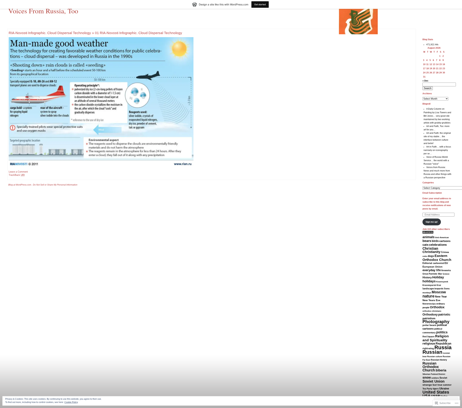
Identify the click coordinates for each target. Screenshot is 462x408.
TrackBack (17, 175)
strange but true (432, 384)
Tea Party (427, 388)
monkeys (426, 293)
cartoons (444, 241)
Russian (432, 352)
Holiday (438, 277)
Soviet (443, 377)
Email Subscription (432, 193)
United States (435, 392)
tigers (436, 388)
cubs (424, 256)
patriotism (428, 318)
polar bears (429, 325)
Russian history (439, 360)
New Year (441, 296)
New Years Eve (431, 300)
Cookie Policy (71, 402)
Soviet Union (433, 381)
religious (428, 343)
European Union (432, 266)
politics (442, 332)
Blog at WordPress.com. (20, 185)
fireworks (446, 270)
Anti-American (442, 237)
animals (428, 237)
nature (428, 296)
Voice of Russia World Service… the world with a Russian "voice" (436, 160)
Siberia (440, 370)
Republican (443, 343)
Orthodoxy (430, 314)
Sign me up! (432, 222)
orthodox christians (431, 311)
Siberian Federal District (433, 374)
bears (426, 241)
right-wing (428, 348)
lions (447, 288)
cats (425, 244)
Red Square (428, 336)
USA (426, 396)
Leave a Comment (18, 171)
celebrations (438, 244)
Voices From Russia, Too (43, 10)
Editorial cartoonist (433, 263)
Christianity (431, 252)
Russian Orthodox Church (430, 366)
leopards (438, 288)
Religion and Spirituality (435, 338)
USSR (435, 396)
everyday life (431, 270)
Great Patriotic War (432, 274)
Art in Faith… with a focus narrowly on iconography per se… (437, 150)
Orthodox (437, 307)
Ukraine (444, 388)
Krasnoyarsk (442, 282)
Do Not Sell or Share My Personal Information (55, 185)
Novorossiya (429, 304)
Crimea (445, 252)
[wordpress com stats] (427, 233)
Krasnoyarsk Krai (431, 285)
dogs (431, 256)
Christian (430, 248)
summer (447, 385)
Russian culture (434, 356)
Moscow (439, 292)
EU (446, 263)
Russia (443, 347)
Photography (435, 321)
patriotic (444, 314)
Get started (260, 4)
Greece (446, 274)
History (427, 277)
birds (435, 240)
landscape (428, 288)
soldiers (435, 378)
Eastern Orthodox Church (436, 258)
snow (426, 377)
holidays (429, 281)
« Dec (425, 81)
